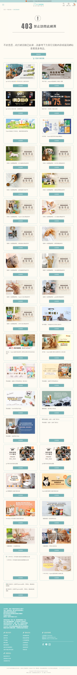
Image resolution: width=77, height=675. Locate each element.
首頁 (5, 9)
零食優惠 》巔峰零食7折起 (12, 436)
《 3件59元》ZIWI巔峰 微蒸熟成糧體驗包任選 (17, 560)
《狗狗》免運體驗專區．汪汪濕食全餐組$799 (53, 216)
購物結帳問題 (26, 637)
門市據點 (6, 640)
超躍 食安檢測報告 (8, 647)
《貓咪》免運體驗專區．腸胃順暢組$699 (52, 243)
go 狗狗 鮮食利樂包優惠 (12, 463)
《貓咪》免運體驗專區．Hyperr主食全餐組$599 (18, 297)
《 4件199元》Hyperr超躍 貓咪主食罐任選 (52, 573)
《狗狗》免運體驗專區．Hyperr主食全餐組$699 (18, 216)
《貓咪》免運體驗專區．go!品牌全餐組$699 (53, 297)
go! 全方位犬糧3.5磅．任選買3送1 (14, 109)
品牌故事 (6, 635)
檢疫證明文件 (7, 656)
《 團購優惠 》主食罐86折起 (13, 546)
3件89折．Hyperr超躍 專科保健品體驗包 (52, 136)
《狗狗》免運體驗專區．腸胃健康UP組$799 (17, 190)
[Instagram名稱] (50, 644)
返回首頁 (38, 54)
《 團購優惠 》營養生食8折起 (49, 546)
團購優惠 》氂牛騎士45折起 (49, 408)
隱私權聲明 (6, 644)
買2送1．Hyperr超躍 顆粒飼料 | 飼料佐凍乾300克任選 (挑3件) (20, 352)
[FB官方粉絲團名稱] (43, 644)
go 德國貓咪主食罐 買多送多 (13, 491)
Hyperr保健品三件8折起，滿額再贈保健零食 (17, 131)
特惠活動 (9, 9)
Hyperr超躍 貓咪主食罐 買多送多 (50, 491)
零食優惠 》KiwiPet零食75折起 (13, 408)
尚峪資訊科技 (67, 668)
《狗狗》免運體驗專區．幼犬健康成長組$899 (17, 163)
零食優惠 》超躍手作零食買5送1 (50, 381)
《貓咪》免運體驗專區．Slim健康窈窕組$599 (53, 270)
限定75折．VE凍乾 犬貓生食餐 (49, 109)
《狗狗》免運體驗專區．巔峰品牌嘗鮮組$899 (53, 190)
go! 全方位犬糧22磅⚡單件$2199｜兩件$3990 (17, 81)
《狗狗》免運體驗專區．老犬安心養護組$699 (53, 163)
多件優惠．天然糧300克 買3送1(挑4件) (51, 324)
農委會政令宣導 (7, 658)
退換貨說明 (25, 647)
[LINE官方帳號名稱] (46, 644)
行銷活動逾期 (16, 9)
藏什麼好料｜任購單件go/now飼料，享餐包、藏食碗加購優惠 (20, 590)
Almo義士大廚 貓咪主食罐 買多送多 (15, 518)
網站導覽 (6, 642)
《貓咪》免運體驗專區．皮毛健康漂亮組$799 (17, 270)
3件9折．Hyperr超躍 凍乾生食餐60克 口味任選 (53, 352)
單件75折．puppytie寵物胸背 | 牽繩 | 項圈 (52, 81)
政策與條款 (25, 644)
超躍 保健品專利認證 (8, 649)
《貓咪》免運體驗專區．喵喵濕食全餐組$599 (17, 243)
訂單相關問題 (26, 640)
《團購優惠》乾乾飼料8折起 (49, 518)
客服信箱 (25, 649)
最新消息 (6, 637)
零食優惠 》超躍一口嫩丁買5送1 (50, 422)
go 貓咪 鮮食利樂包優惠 (48, 463)
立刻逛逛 (20, 85)
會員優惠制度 (26, 635)
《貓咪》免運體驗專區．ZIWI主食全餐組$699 (17, 323)
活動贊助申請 (7, 660)
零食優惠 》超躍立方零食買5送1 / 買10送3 (16, 381)
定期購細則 (25, 642)
